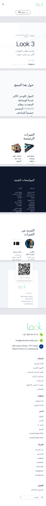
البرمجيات (39, 381)
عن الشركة (39, 449)
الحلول (41, 416)
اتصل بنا (40, 425)
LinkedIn (40, 462)
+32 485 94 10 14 (30, 334)
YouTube (39, 467)
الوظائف (40, 458)
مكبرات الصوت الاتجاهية (34, 385)
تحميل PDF (21, 12)
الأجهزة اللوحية (38, 368)
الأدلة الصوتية (38, 363)
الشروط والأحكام (37, 490)
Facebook (39, 475)
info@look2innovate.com (27, 340)
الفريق (41, 429)
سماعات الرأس (37, 376)
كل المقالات (39, 401)
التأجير (41, 421)
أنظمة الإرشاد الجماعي (35, 372)
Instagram (39, 471)
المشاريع (40, 454)
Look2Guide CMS (36, 433)
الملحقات (40, 389)
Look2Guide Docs (36, 438)
